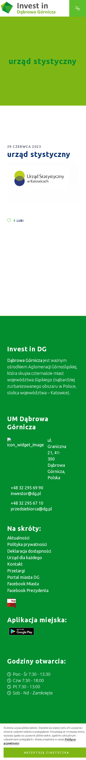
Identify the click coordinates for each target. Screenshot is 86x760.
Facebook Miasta (23, 583)
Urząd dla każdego (24, 557)
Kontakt (15, 564)
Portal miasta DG (23, 577)
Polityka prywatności (27, 544)
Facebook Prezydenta (27, 590)
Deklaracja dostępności (29, 551)
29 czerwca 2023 (24, 147)
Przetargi (16, 570)
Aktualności (18, 537)
